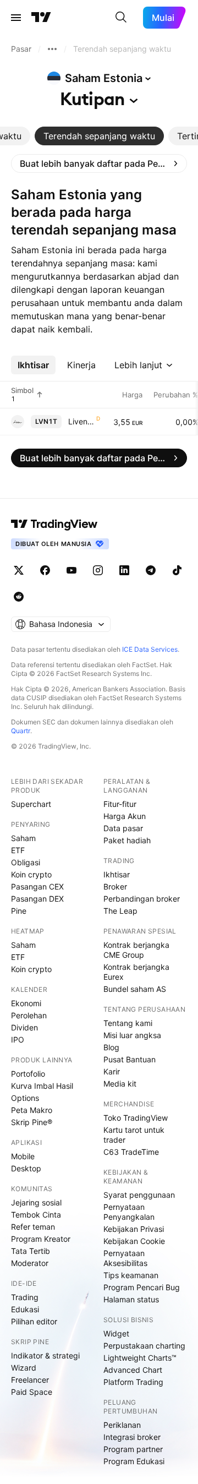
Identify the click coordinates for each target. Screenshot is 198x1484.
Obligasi (25, 862)
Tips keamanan (130, 1275)
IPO (17, 1039)
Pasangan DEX (37, 898)
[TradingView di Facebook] (45, 570)
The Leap (120, 910)
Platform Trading (133, 1382)
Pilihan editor (34, 1321)
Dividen (24, 1027)
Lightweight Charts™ (140, 1357)
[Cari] (121, 18)
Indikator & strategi (45, 1355)
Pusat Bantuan (129, 1059)
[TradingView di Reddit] (18, 596)
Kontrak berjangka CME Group (136, 949)
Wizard (23, 1367)
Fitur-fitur (119, 804)
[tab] (99, 136)
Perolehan (29, 1015)
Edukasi (25, 1309)
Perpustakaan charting (144, 1345)
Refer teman (33, 1226)
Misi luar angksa (132, 1035)
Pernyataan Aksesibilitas (125, 1258)
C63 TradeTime (131, 1151)
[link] (99, 163)
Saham (23, 838)
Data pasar (123, 828)
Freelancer (30, 1379)
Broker (115, 886)
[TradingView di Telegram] (150, 570)
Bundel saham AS (134, 989)
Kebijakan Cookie (134, 1241)
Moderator (29, 1263)
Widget (116, 1333)
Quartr (20, 731)
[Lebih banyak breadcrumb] (52, 49)
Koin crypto (31, 874)
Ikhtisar (116, 874)
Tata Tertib (30, 1251)
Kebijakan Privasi (133, 1229)
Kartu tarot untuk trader (133, 1134)
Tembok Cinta (36, 1214)
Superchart (31, 804)
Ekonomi (26, 1003)
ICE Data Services (150, 649)
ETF (18, 850)
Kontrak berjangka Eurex (136, 971)
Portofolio (28, 1073)
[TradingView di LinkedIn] (124, 570)
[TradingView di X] (18, 570)
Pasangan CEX (37, 886)
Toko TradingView (135, 1117)
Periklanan (122, 1425)
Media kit (119, 1083)
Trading (24, 1297)
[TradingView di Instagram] (98, 570)
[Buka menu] (16, 18)
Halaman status (131, 1299)
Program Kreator (40, 1238)
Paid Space (31, 1391)
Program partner (133, 1449)
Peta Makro (31, 1110)
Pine (18, 910)
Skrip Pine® (31, 1122)
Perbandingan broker (141, 898)
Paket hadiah (127, 840)
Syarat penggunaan (139, 1194)
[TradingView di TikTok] (177, 570)
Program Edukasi (133, 1461)
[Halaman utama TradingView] (41, 17)
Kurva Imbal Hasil (42, 1085)
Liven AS (81, 421)
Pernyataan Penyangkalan (129, 1211)
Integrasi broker (132, 1437)
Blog (111, 1047)
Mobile (23, 1156)
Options (25, 1098)
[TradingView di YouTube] (71, 570)
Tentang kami (127, 1023)
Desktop (26, 1168)
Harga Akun (124, 816)
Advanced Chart (132, 1369)
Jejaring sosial (36, 1202)
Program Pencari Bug (141, 1287)
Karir (111, 1071)
